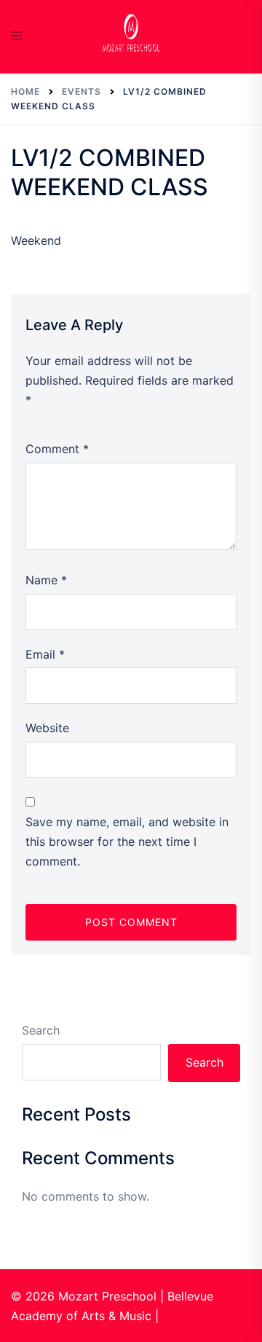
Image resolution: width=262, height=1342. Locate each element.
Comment (57, 449)
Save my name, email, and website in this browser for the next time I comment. (127, 841)
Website (47, 728)
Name (46, 580)
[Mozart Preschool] (131, 35)
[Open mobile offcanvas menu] (17, 36)
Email (45, 654)
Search (41, 1030)
